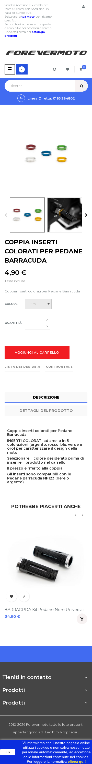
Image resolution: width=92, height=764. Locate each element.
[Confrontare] (55, 69)
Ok (8, 752)
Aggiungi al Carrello (37, 352)
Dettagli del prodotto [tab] (46, 410)
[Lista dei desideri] (68, 69)
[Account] (84, 6)
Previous (5, 215)
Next (86, 215)
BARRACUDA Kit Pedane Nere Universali (44, 609)
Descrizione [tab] (46, 397)
